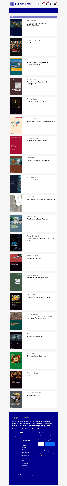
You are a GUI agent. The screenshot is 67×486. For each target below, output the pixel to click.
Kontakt (24, 450)
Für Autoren (26, 440)
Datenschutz (26, 455)
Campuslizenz (16, 436)
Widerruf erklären (25, 464)
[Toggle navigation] (11, 10)
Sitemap (24, 458)
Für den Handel (24, 446)
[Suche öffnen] (38, 4)
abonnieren (50, 444)
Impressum (25, 452)
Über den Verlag (25, 437)
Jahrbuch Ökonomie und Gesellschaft (46, 455)
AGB (23, 460)
